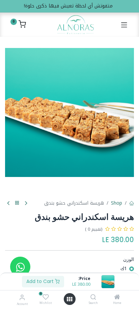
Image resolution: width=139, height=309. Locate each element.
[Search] (93, 297)
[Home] (117, 297)
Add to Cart (40, 281)
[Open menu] (69, 299)
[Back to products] (17, 203)
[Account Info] (22, 297)
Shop (116, 203)
